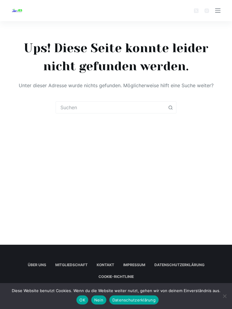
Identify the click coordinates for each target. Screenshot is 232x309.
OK (82, 300)
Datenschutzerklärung (179, 265)
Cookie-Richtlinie (116, 276)
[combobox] (110, 107)
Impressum (134, 265)
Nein (98, 300)
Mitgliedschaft (71, 265)
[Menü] (218, 10)
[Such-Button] (170, 107)
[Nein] (224, 296)
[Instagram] (207, 10)
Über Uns (37, 265)
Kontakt (105, 265)
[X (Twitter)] (196, 10)
